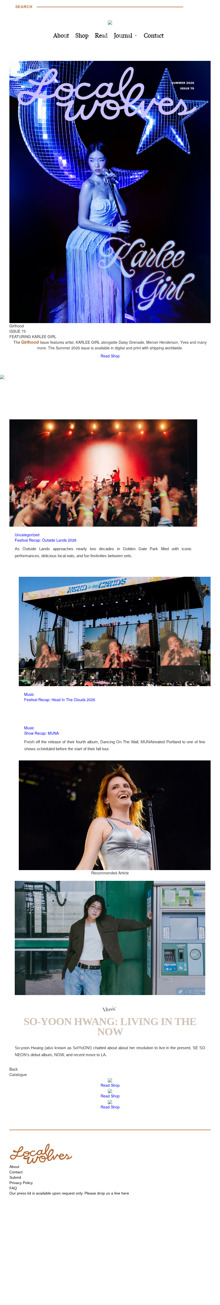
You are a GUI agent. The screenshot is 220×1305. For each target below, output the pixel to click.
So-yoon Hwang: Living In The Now (110, 1026)
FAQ (13, 1188)
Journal (123, 36)
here (125, 1193)
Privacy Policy (21, 1183)
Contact (154, 36)
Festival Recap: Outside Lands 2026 (45, 540)
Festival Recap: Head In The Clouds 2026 (59, 699)
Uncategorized (27, 534)
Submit (15, 1177)
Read (101, 36)
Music (29, 694)
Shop (82, 36)
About (61, 36)
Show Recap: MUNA (41, 733)
